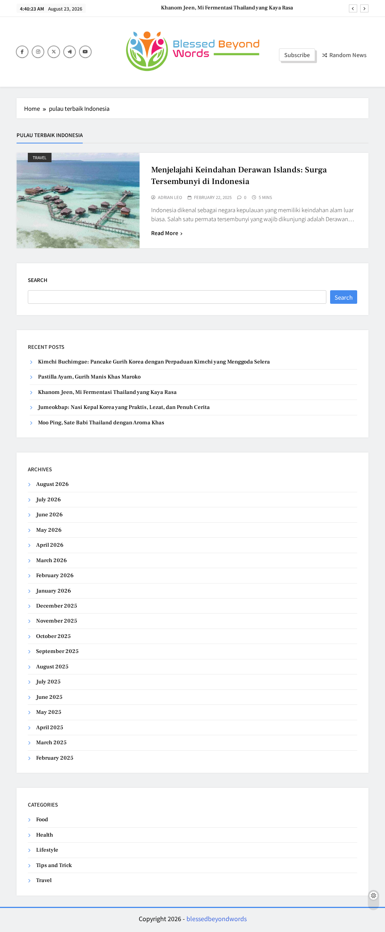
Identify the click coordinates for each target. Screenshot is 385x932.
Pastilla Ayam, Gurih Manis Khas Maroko (89, 376)
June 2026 (49, 514)
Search (37, 280)
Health (44, 834)
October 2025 (53, 636)
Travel (40, 157)
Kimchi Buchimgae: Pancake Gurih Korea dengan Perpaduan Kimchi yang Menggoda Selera (154, 361)
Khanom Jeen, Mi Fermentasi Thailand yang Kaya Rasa (227, 8)
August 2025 (52, 666)
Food (42, 819)
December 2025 (56, 605)
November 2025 (56, 620)
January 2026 (53, 590)
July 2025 (48, 681)
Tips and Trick (54, 865)
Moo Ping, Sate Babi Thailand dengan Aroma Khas (101, 422)
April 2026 (50, 545)
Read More (164, 233)
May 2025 (48, 712)
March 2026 (51, 560)
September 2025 (57, 651)
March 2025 (51, 742)
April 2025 (49, 727)
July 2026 (48, 499)
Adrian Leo (170, 197)
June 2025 (49, 697)
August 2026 (52, 484)
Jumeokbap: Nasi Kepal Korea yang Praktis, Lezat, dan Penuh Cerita (124, 407)
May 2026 (49, 530)
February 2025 (54, 758)
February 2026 (55, 575)
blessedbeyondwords (216, 918)
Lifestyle (47, 850)
